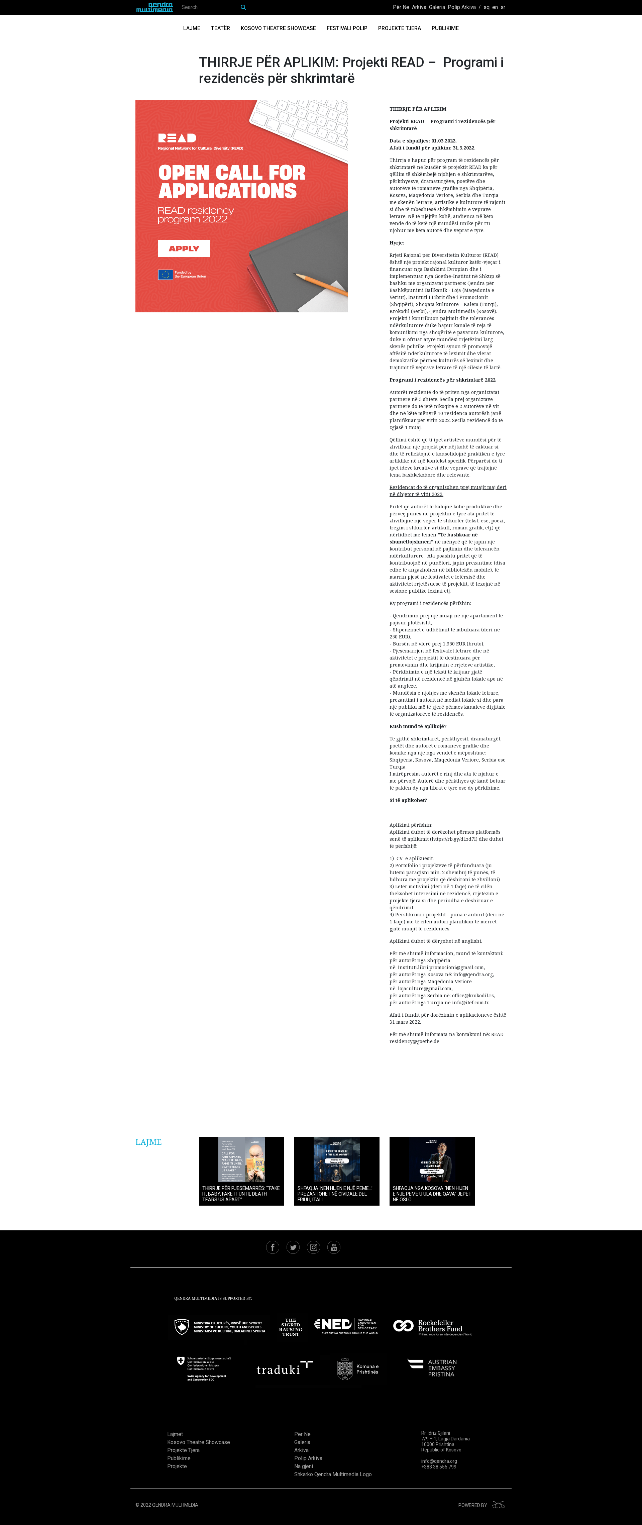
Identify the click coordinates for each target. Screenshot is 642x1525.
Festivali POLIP (347, 28)
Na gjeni (303, 1466)
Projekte (177, 1466)
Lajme (191, 28)
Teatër (220, 28)
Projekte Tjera (399, 28)
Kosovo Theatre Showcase (278, 28)
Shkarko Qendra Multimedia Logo (333, 1474)
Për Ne (401, 7)
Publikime (445, 28)
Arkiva (419, 7)
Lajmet (175, 1434)
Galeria (437, 7)
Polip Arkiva (462, 7)
